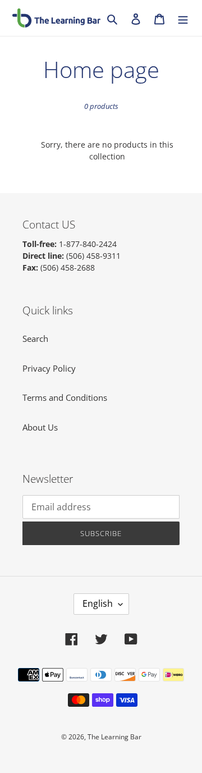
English (97, 603)
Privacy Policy (49, 368)
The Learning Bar (114, 737)
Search (35, 338)
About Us (40, 427)
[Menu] (183, 18)
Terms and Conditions (64, 397)
